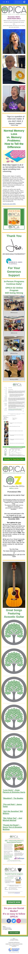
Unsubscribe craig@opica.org (14, 942)
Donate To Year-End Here (14, 459)
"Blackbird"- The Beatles (13, 798)
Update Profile (8, 943)
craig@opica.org (15, 945)
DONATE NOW (14, 902)
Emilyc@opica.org (9, 554)
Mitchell (12, 820)
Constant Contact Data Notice (16, 943)
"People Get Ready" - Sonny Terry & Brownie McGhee (12, 827)
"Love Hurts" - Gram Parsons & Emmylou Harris (14, 791)
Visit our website (14, 932)
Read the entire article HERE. (9, 204)
